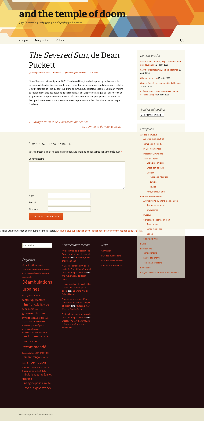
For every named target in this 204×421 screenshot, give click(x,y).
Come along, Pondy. (152, 143)
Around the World (148, 134)
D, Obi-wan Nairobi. (152, 148)
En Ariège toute (27, 296)
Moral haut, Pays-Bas (153, 153)
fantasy (40, 300)
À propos (23, 40)
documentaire (27, 277)
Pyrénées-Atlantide (159, 176)
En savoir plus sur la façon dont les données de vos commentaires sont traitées (99, 230)
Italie (46, 318)
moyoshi (25, 322)
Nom (31, 195)
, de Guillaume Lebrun (58, 122)
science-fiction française (31, 367)
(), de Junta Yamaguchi (76, 324)
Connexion (106, 250)
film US (44, 304)
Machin (95, 72)
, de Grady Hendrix (160, 83)
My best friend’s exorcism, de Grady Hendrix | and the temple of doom (76, 254)
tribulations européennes (37, 374)
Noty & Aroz (40, 322)
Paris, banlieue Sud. (156, 191)
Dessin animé (41, 273)
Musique (147, 214)
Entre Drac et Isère (155, 162)
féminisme (28, 308)
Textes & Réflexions (152, 262)
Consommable (150, 252)
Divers (58, 72)
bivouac (47, 270)
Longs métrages (154, 228)
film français (30, 304)
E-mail (32, 202)
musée (32, 321)
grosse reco (28, 313)
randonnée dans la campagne (34, 332)
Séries (150, 233)
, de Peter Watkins (103, 126)
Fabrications (146, 248)
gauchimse (39, 309)
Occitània (151, 172)
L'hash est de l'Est (155, 167)
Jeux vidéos (152, 223)
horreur (82, 72)
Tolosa (153, 186)
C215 (24, 273)
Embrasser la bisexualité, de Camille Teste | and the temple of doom (76, 302)
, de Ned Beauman (159, 69)
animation (28, 269)
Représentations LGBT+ (31, 353)
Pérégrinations (42, 40)
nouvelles (26, 325)
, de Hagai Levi (149, 78)
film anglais (72, 72)
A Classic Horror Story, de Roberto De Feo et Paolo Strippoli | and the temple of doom (76, 269)
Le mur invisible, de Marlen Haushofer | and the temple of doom (77, 287)
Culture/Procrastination (151, 196)
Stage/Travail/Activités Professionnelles (159, 272)
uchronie (27, 378)
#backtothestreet (32, 265)
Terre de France (151, 158)
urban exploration (36, 388)
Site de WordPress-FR (111, 265)
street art (45, 367)
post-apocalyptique (30, 329)
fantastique (29, 300)
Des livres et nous (155, 204)
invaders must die (33, 318)
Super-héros (28, 370)
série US (38, 371)
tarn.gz (153, 181)
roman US (46, 357)
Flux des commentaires (112, 260)
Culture (60, 40)
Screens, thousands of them (157, 219)
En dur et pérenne (151, 257)
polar (41, 325)
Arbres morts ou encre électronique (160, 200)
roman (44, 352)
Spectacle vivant (151, 238)
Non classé (145, 267)
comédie (30, 273)
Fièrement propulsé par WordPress (36, 414)
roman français (32, 357)
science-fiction (34, 362)
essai (37, 295)
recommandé (34, 347)
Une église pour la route (36, 383)
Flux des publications (111, 255)
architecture (38, 270)
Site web (33, 209)
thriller (44, 371)
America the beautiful (153, 138)
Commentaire (37, 158)
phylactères (152, 209)
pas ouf (35, 325)
